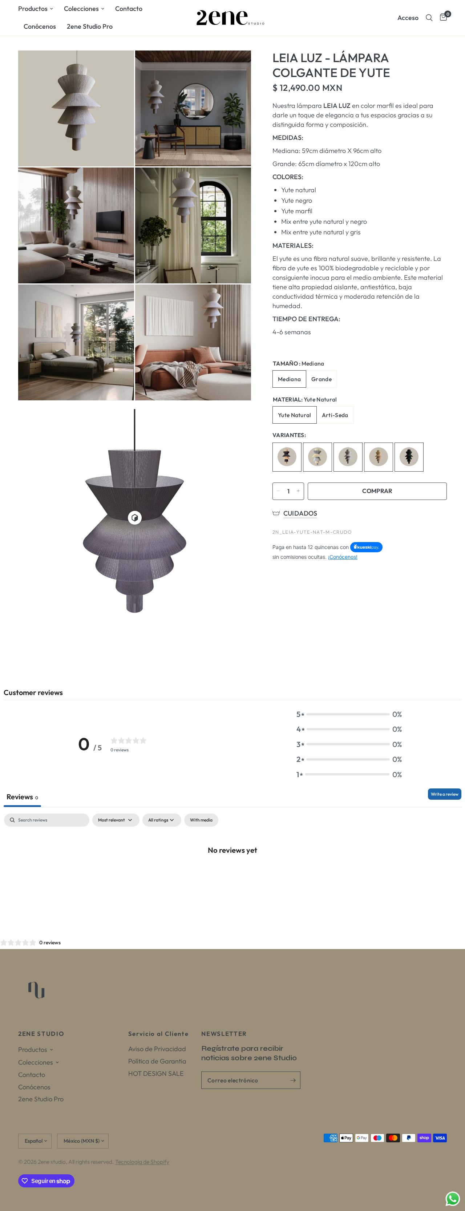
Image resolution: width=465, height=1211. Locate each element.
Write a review (444, 794)
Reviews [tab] (22, 796)
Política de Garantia (157, 1061)
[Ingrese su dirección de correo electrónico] (293, 1080)
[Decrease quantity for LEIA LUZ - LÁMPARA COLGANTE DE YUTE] (278, 491)
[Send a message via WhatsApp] (452, 1198)
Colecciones (81, 8)
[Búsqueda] (429, 18)
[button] (349, 714)
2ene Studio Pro (90, 26)
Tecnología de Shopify (142, 1161)
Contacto (128, 8)
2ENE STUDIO (41, 1034)
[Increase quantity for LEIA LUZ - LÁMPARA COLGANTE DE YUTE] (298, 491)
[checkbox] (201, 820)
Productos (33, 8)
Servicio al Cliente (158, 1034)
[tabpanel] (232, 874)
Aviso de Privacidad (157, 1049)
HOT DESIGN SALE (156, 1073)
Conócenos (40, 26)
